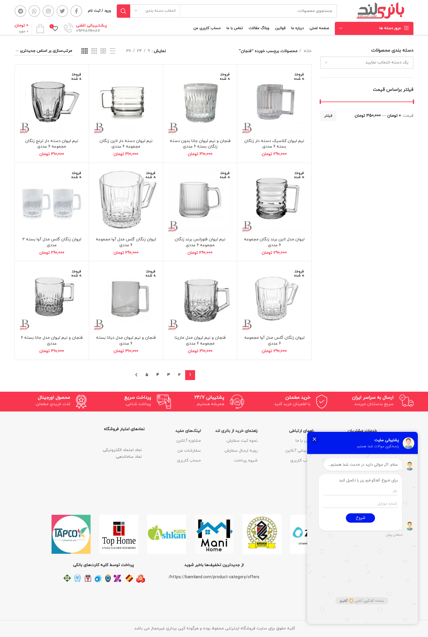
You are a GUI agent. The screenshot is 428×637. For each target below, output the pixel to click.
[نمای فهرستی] (112, 51)
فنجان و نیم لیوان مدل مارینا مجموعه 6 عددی (200, 340)
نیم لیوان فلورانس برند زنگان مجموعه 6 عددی (200, 242)
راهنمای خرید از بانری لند (236, 431)
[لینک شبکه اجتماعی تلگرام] (20, 11)
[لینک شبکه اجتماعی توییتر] (62, 11)
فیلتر (328, 115)
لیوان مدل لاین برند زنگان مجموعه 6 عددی (274, 242)
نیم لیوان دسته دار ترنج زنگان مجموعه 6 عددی (51, 144)
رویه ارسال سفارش (241, 450)
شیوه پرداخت (246, 460)
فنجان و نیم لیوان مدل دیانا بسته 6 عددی (126, 340)
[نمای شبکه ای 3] (94, 51)
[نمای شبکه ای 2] (103, 51)
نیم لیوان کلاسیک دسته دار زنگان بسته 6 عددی (274, 144)
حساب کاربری (302, 460)
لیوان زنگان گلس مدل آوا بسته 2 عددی (51, 242)
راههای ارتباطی (301, 431)
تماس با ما (305, 440)
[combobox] (366, 62)
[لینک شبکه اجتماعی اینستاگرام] (48, 11)
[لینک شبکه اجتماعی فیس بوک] (76, 11)
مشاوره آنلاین (188, 440)
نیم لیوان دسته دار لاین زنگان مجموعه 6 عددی (126, 144)
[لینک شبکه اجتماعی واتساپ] (34, 11)
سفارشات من (189, 450)
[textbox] (386, 62)
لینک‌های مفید (188, 431)
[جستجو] (123, 11)
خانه (307, 51)
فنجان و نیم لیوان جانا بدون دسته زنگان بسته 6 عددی (200, 144)
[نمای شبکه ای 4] (85, 51)
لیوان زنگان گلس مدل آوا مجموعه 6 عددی (126, 242)
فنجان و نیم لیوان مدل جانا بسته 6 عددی (52, 340)
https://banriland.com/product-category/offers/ (214, 577)
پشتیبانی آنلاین (299, 450)
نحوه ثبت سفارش (242, 440)
